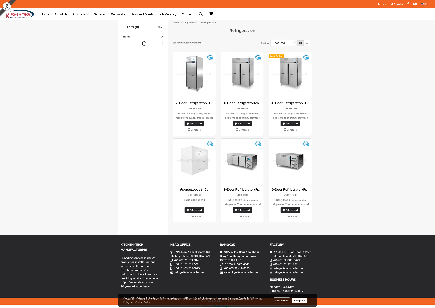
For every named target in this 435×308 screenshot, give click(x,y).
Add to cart (195, 123)
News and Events (142, 14)
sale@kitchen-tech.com (288, 268)
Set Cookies (281, 300)
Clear (160, 27)
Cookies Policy (142, 302)
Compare (196, 130)
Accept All (299, 300)
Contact (187, 14)
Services (100, 14)
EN (426, 4)
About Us (60, 14)
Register (398, 4)
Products (79, 14)
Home (45, 14)
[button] (201, 14)
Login (383, 4)
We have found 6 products (187, 42)
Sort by (266, 43)
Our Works (118, 14)
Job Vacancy (168, 14)
